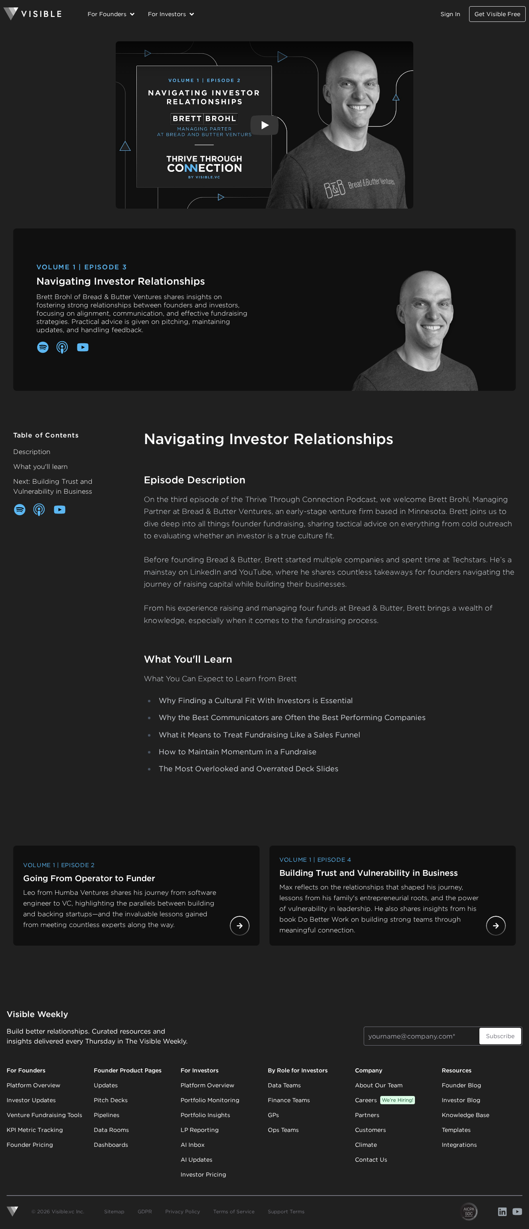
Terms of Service (234, 1211)
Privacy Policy (182, 1211)
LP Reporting (200, 1130)
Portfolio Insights (205, 1115)
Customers (370, 1130)
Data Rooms (111, 1130)
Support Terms (286, 1211)
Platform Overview (33, 1085)
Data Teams (284, 1085)
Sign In (450, 14)
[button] (264, 125)
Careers (384, 1100)
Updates (106, 1085)
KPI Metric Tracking (35, 1130)
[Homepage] (32, 14)
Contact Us (371, 1159)
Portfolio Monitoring (210, 1100)
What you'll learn (40, 467)
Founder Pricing (30, 1144)
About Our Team (379, 1085)
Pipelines (106, 1115)
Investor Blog (461, 1100)
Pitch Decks (111, 1100)
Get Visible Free (497, 14)
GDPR (145, 1211)
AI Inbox (193, 1144)
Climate (366, 1144)
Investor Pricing (203, 1174)
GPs (273, 1115)
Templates (456, 1130)
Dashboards (111, 1144)
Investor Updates (31, 1100)
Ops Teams (283, 1130)
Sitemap (114, 1211)
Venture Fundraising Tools (44, 1115)
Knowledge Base (465, 1115)
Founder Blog (461, 1085)
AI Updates (196, 1159)
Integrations (459, 1144)
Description (31, 452)
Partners (367, 1115)
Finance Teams (289, 1100)
